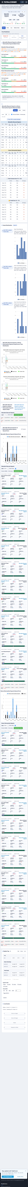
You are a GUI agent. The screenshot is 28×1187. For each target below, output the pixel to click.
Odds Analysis (8, 28)
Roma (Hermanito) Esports (21, 15)
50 (6, 990)
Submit (4, 997)
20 (4, 990)
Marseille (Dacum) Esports (6, 15)
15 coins (19, 984)
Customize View (18, 414)
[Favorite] (22, 12)
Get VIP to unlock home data (8, 231)
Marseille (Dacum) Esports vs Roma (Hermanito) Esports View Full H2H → (20, 407)
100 (10, 990)
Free (4, 984)
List (25, 951)
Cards (24, 110)
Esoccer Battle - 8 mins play (19, 114)
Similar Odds (16, 28)
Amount (5, 988)
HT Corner (23, 429)
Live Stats (11, 28)
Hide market (15, 979)
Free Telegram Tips (8, 1176)
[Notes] (24, 12)
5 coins (8, 984)
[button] (25, 488)
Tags (6, 993)
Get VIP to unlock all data (14, 119)
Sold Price (5, 982)
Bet (18, 951)
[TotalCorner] (9, 2)
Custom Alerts (20, 1176)
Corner (15, 110)
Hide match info (7, 979)
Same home (10, 414)
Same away (11, 725)
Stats (21, 951)
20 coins (5, 986)
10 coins (14, 984)
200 (13, 990)
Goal (20, 110)
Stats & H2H (4, 28)
